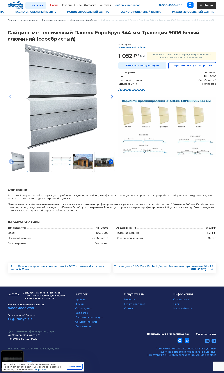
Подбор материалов (126, 5)
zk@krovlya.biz (20, 319)
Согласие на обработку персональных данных (186, 348)
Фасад (79, 304)
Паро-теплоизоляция (89, 317)
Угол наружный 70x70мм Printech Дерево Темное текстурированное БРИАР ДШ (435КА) (163, 268)
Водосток (81, 313)
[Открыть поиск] (190, 5)
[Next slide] (111, 96)
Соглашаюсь (75, 367)
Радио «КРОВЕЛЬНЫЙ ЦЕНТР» (50, 11)
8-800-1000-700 (171, 5)
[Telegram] (214, 341)
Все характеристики (131, 89)
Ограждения (83, 308)
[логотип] (15, 5)
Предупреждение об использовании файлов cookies (181, 355)
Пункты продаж (134, 304)
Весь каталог (83, 326)
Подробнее (40, 369)
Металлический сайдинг (132, 47)
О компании (181, 299)
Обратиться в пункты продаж (192, 65)
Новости (129, 299)
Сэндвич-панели (86, 322)
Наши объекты (182, 308)
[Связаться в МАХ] (180, 340)
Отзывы (129, 308)
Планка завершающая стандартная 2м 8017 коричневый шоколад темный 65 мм (57, 268)
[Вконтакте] (207, 341)
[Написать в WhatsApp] (187, 340)
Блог (176, 304)
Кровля (80, 299)
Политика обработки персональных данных (187, 351)
